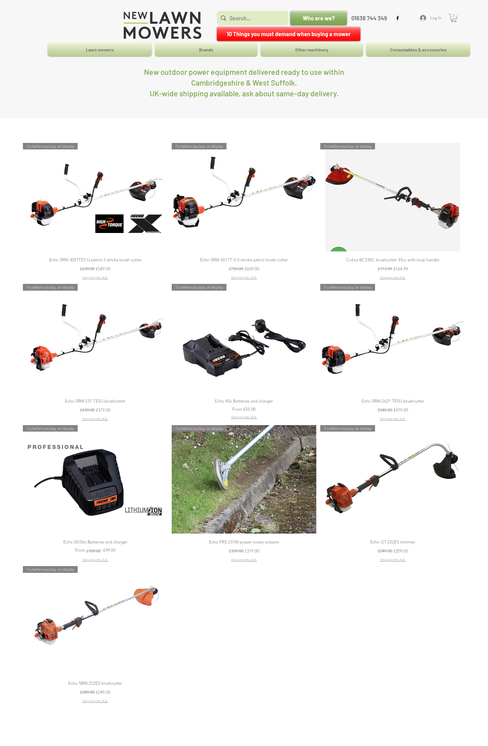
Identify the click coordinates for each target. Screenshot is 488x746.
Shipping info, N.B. (95, 277)
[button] (454, 18)
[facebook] (397, 18)
